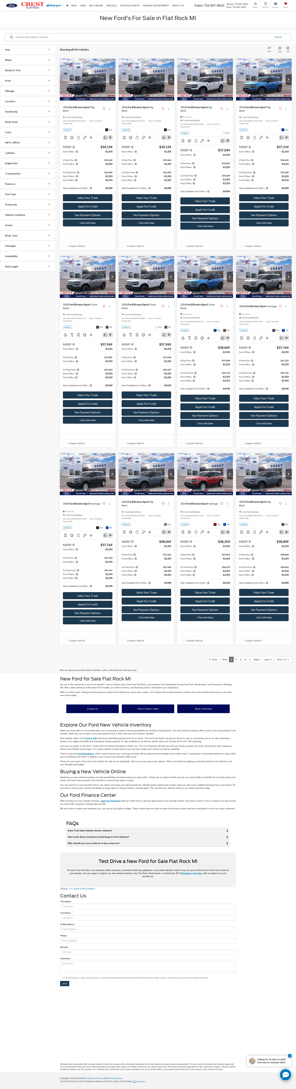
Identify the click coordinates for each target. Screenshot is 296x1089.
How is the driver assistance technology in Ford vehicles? (98, 837)
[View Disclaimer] (91, 137)
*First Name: (65, 902)
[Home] (67, 5)
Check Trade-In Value (148, 709)
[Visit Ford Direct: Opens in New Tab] (139, 1081)
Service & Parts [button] (130, 5)
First (214, 659)
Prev (224, 659)
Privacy (99, 1078)
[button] (112, 79)
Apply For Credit (88, 206)
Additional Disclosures (112, 1078)
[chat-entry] (285, 1075)
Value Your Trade (87, 197)
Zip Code (64, 947)
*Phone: (63, 936)
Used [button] (83, 5)
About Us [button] (178, 5)
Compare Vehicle (76, 246)
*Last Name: (65, 913)
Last (267, 659)
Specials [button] (111, 5)
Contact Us (92, 709)
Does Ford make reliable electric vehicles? (90, 830)
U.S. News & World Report (82, 888)
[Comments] (105, 137)
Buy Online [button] (96, 5)
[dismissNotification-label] (290, 1056)
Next (257, 659)
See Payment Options (88, 215)
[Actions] (109, 109)
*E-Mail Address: (67, 924)
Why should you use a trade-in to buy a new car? (94, 843)
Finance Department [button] (156, 5)
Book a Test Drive (203, 709)
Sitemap (90, 1078)
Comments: (65, 959)
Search (278, 37)
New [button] (74, 5)
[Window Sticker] (110, 137)
